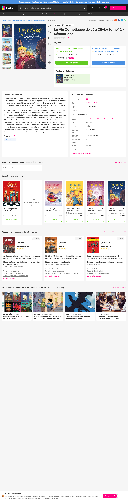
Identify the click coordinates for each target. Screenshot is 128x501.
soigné (71, 58)
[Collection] (92, 8)
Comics (12, 14)
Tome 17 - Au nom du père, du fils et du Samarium (61, 273)
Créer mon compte (118, 8)
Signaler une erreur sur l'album (82, 153)
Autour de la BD (17, 20)
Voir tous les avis (120, 162)
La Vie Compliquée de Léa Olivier (34, 20)
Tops (79, 14)
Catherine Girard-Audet (113, 119)
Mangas (23, 14)
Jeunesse (33, 14)
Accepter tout (110, 496)
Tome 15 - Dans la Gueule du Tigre (56, 269)
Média (90, 14)
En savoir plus (104, 2)
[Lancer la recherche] (84, 8)
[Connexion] (99, 8)
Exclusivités (58, 14)
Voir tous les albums (119, 176)
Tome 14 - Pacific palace (11, 271)
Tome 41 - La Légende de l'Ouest (98, 273)
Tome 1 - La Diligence (94, 264)
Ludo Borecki (91, 119)
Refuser (122, 496)
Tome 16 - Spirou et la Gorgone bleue (15, 276)
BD (4, 14)
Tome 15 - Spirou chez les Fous (13, 273)
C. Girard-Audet (71, 213)
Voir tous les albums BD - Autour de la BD (112, 232)
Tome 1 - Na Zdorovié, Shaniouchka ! (57, 264)
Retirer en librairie (108, 63)
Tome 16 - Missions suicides (54, 271)
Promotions (46, 14)
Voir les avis (72, 38)
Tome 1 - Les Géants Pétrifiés (13, 267)
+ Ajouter (16, 136)
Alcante (100, 119)
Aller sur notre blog (119, 287)
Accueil (4, 20)
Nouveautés (71, 14)
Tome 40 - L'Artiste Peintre (96, 271)
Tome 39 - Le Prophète (95, 269)
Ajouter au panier (72, 63)
